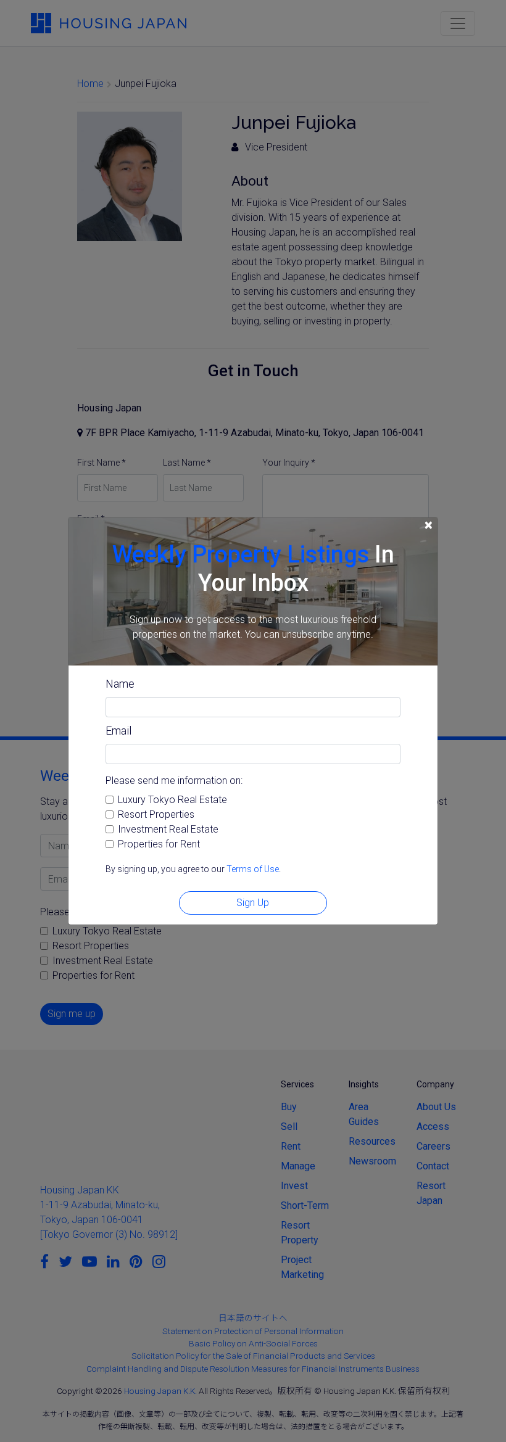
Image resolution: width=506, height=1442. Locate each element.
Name (120, 683)
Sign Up (252, 902)
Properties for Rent (159, 844)
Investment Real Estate (168, 829)
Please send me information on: (174, 780)
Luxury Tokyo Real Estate (172, 799)
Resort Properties (156, 814)
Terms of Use (252, 869)
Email (118, 730)
